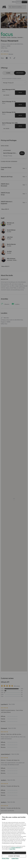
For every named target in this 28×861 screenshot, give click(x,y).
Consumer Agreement (16, 847)
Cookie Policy (15, 858)
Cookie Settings (14, 856)
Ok (14, 852)
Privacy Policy (12, 849)
